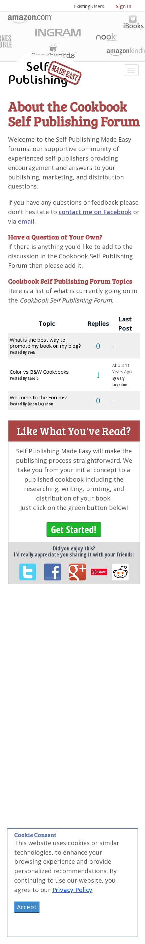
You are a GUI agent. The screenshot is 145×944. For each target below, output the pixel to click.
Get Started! (74, 529)
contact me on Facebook (95, 212)
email (26, 221)
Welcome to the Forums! (38, 397)
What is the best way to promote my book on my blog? (45, 342)
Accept (27, 907)
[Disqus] (74, 682)
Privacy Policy (72, 890)
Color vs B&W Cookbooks (39, 371)
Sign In (124, 6)
